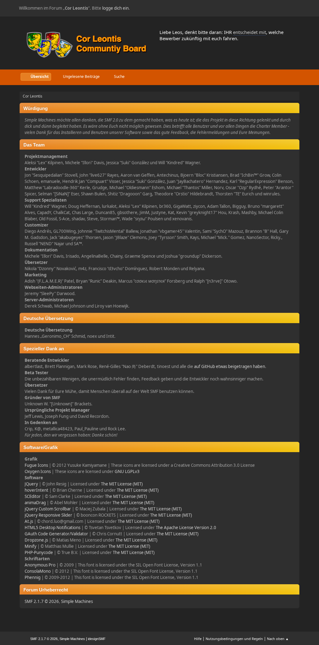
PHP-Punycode (39, 552)
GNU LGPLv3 (127, 471)
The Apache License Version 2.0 (186, 527)
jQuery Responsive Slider (48, 515)
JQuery (31, 484)
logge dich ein (115, 8)
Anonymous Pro (40, 565)
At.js (29, 521)
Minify (30, 546)
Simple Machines (77, 601)
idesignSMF (97, 639)
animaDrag (35, 502)
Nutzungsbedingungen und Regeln (234, 638)
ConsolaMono (38, 571)
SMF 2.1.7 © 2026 (42, 601)
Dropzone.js (36, 540)
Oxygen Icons (38, 471)
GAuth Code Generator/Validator (56, 534)
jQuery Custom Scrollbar (48, 509)
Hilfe (198, 638)
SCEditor (33, 496)
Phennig (32, 577)
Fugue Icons (36, 465)
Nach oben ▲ (278, 638)
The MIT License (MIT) (122, 484)
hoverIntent (36, 490)
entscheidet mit (249, 32)
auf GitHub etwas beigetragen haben (229, 366)
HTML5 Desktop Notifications (52, 527)
